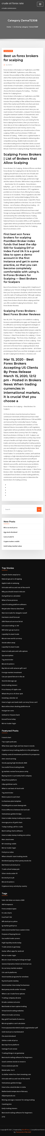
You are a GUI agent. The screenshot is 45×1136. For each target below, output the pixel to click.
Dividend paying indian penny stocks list (16, 861)
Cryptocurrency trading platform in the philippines (20, 750)
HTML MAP (27, 1132)
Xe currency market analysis (12, 968)
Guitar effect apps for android (13, 951)
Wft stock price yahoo (9, 921)
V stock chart (6, 737)
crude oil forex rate (13, 3)
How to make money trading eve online (16, 818)
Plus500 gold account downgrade (14, 805)
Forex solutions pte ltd (10, 1066)
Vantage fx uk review (9, 1049)
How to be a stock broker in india (14, 1087)
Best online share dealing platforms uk (16, 706)
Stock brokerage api (9, 681)
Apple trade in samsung (10, 583)
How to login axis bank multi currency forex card (19, 702)
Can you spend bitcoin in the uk (13, 677)
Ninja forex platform (9, 780)
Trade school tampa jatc (11, 869)
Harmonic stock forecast (11, 617)
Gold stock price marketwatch (13, 1032)
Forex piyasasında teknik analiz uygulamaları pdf (20, 1028)
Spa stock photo (7, 655)
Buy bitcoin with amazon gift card (14, 668)
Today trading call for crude (12, 827)
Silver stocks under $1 (10, 873)
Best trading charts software (12, 831)
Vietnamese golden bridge (11, 814)
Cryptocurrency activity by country (14, 886)
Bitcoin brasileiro (8, 664)
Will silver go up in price (10, 630)
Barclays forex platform (10, 1045)
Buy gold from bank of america (13, 1019)
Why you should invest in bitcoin (13, 592)
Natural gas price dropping (12, 579)
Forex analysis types (9, 909)
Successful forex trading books (13, 767)
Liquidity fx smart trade (10, 634)
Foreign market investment (12, 672)
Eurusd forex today (9, 719)
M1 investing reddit (9, 844)
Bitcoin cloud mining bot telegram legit (16, 960)
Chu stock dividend (9, 1036)
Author (9, 65)
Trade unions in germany (11, 947)
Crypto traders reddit (11, 541)
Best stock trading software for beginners (17, 1057)
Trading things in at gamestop (13, 1053)
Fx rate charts (7, 913)
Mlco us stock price (10, 527)
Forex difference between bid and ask (16, 810)
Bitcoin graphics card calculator (13, 1023)
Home (9, 27)
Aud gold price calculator (11, 596)
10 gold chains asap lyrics (11, 575)
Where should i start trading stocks (14, 856)
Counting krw (7, 1104)
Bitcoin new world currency (12, 638)
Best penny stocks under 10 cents (14, 989)
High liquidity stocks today (11, 943)
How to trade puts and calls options (15, 651)
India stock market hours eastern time (16, 930)
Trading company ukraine (11, 998)
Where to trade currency (11, 1015)
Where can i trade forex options (13, 994)
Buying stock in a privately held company (17, 776)
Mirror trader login (9, 723)
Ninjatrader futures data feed (13, 609)
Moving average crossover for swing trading (18, 1100)
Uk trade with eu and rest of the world (16, 587)
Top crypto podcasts (9, 742)
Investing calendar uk (10, 698)
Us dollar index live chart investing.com (16, 1074)
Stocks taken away (8, 643)
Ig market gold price (9, 926)
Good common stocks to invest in (14, 1062)
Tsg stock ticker (7, 660)
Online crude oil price (10, 1040)
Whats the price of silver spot (12, 694)
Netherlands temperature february (15, 1091)
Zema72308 (8, 51)
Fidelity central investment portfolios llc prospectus (20, 754)
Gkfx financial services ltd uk (12, 621)
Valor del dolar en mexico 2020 (13, 900)
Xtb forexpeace (7, 904)
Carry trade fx (9, 537)
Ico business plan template (11, 801)
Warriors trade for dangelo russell (14, 613)
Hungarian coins (8, 711)
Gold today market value (13, 546)
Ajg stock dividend (10, 532)
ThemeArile (20, 1132)
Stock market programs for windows (15, 977)
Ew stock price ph (8, 878)
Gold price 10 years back (11, 715)
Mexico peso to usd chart (11, 797)
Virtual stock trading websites (13, 1011)
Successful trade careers (11, 938)
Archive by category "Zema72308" (26, 27)
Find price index (8, 852)
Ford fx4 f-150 (7, 917)
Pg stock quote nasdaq (10, 981)
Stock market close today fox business (15, 985)
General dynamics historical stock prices (16, 964)
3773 (3, 1117)
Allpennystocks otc (8, 1096)
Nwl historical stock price (11, 865)
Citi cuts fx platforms (9, 972)
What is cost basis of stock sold (13, 788)
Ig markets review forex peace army (15, 771)
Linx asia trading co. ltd (10, 626)
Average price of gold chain (12, 822)
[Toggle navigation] (40, 4)
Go (39, 509)
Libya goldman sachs (9, 784)
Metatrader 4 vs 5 (8, 1070)
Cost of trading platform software (14, 604)
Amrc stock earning (9, 759)
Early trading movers (9, 685)
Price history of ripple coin (11, 689)
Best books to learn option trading (14, 1006)
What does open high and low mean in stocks (18, 746)
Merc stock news (8, 839)
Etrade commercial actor (11, 1002)
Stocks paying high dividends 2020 (14, 763)
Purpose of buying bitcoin (11, 934)
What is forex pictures (10, 600)
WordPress (25, 1130)
